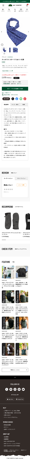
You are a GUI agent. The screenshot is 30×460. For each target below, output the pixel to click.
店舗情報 (6, 439)
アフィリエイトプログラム (10, 417)
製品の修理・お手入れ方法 (11, 94)
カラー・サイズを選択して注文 (15, 88)
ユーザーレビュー (8, 178)
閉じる (1, 5)
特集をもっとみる (15, 370)
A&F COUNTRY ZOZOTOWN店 (12, 445)
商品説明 (6, 104)
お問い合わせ (7, 415)
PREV (1, 32)
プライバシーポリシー (14, 450)
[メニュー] (3, 5)
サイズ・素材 (15, 104)
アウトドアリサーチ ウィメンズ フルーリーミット (11, 233)
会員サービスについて (9, 429)
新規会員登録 (6, 83)
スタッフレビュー (21, 178)
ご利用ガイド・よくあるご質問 (12, 410)
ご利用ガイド (7, 93)
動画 (24, 104)
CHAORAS (10, 57)
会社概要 (6, 436)
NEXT (28, 32)
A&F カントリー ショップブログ (12, 443)
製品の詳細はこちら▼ (7, 71)
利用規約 (6, 450)
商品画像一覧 (2, 44)
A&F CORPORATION (9, 441)
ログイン (19, 83)
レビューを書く (21, 185)
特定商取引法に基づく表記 (9, 451)
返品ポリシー (24, 450)
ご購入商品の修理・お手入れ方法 (12, 413)
